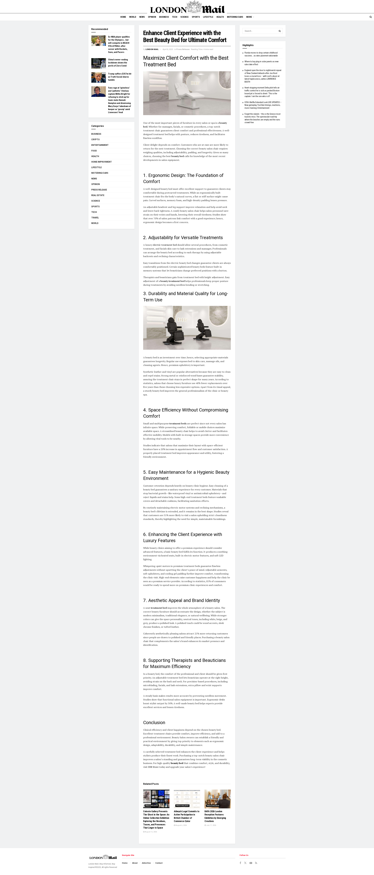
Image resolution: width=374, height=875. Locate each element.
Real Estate (97, 195)
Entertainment (100, 145)
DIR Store (153, 767)
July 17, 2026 (211, 825)
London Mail (152, 49)
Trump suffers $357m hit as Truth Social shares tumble (119, 76)
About (134, 863)
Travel (95, 217)
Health (220, 17)
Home (123, 17)
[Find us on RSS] (256, 863)
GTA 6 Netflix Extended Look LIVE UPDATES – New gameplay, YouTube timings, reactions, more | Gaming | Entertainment (263, 105)
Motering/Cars (235, 17)
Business (164, 17)
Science (184, 17)
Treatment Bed (159, 64)
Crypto (95, 139)
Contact (158, 863)
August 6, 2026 (181, 825)
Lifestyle (208, 17)
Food (94, 151)
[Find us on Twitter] (245, 863)
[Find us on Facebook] (240, 863)
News (142, 17)
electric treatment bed (165, 244)
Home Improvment (101, 162)
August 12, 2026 (150, 832)
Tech (174, 17)
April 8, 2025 (168, 49)
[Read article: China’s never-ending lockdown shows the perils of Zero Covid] (98, 63)
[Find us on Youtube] (251, 863)
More (249, 17)
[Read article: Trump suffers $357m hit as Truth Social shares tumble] (98, 77)
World (132, 17)
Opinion (152, 17)
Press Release (183, 49)
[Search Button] (371, 17)
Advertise (146, 863)
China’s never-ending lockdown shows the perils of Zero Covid (118, 62)
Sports (196, 17)
